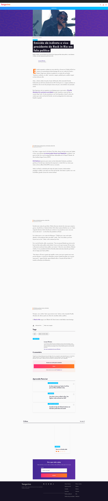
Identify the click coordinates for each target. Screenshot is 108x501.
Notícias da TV (68, 486)
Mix (76, 493)
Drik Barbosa (36, 161)
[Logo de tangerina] (5, 5)
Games (77, 486)
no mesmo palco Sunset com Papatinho (55, 153)
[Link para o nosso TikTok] (53, 484)
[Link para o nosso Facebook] (43, 484)
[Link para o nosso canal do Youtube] (51, 484)
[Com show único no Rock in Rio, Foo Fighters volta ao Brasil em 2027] (40, 397)
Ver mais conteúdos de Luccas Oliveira (52, 349)
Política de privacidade (70, 496)
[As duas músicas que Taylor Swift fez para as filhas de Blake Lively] (40, 387)
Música (77, 488)
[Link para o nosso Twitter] (48, 484)
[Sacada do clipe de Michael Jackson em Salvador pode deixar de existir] (40, 407)
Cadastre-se (59, 370)
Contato (66, 488)
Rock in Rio (37, 319)
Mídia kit (77, 496)
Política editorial (68, 493)
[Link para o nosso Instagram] (46, 484)
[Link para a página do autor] (35, 61)
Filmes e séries (79, 483)
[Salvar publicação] (73, 384)
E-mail (42, 467)
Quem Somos (68, 483)
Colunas (77, 491)
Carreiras (67, 491)
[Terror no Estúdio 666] (62, 436)
